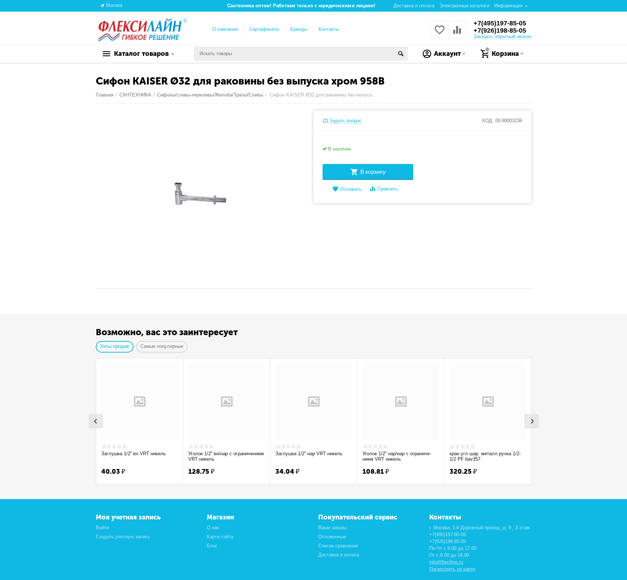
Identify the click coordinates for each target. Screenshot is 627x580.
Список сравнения (338, 545)
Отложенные (332, 536)
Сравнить (387, 189)
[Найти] (400, 53)
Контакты (329, 29)
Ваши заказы (332, 527)
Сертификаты (264, 29)
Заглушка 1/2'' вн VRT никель (133, 453)
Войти (102, 527)
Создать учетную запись (123, 536)
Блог (212, 545)
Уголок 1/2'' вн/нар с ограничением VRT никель (226, 456)
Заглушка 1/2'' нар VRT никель (309, 453)
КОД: (487, 120)
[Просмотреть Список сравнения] (457, 34)
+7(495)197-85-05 (500, 23)
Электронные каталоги (464, 5)
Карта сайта (220, 536)
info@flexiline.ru (446, 562)
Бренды (298, 29)
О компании (225, 29)
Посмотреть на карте (452, 569)
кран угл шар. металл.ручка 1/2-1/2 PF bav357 (485, 456)
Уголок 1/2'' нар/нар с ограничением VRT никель (396, 456)
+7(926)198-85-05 (500, 30)
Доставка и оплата (413, 5)
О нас (213, 527)
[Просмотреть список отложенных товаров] (439, 34)
